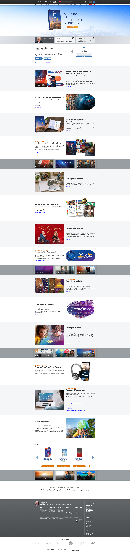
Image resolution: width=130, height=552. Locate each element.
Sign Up (90, 1)
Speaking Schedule (50, 39)
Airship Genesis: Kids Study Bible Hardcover (47, 459)
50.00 (79, 461)
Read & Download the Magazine (40, 212)
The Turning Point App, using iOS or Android (75, 403)
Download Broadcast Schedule (44, 376)
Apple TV (69, 407)
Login (94, 1)
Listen (77, 1)
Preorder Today (68, 86)
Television (52, 507)
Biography (51, 40)
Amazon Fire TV (70, 408)
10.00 (63, 461)
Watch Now (68, 410)
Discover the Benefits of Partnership (41, 260)
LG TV (69, 405)
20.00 (48, 461)
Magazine (60, 507)
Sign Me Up (84, 56)
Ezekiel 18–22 (48, 62)
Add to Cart (48, 466)
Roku (68, 404)
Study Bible (48, 460)
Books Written (50, 42)
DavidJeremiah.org (71, 401)
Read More (38, 58)
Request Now (68, 130)
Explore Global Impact (38, 107)
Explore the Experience (38, 152)
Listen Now (48, 58)
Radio (42, 507)
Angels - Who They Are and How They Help (63, 459)
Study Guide (63, 460)
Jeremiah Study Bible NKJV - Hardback (79, 459)
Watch (81, 1)
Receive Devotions (76, 550)
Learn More (68, 186)
